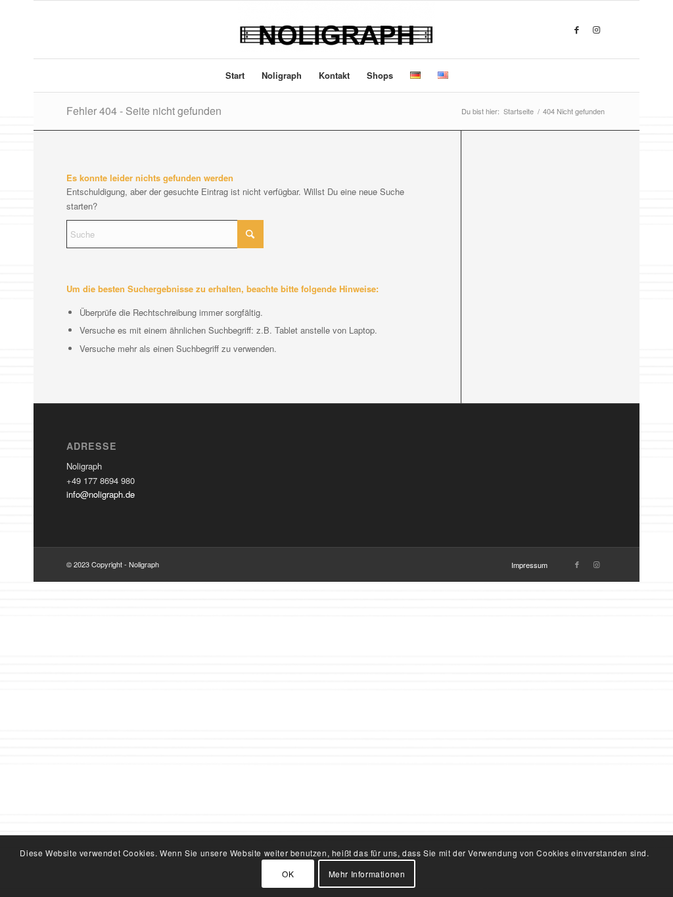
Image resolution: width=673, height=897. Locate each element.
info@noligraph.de (100, 494)
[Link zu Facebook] (577, 29)
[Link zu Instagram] (597, 29)
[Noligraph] (336, 29)
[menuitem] (235, 75)
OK (288, 873)
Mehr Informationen (367, 873)
